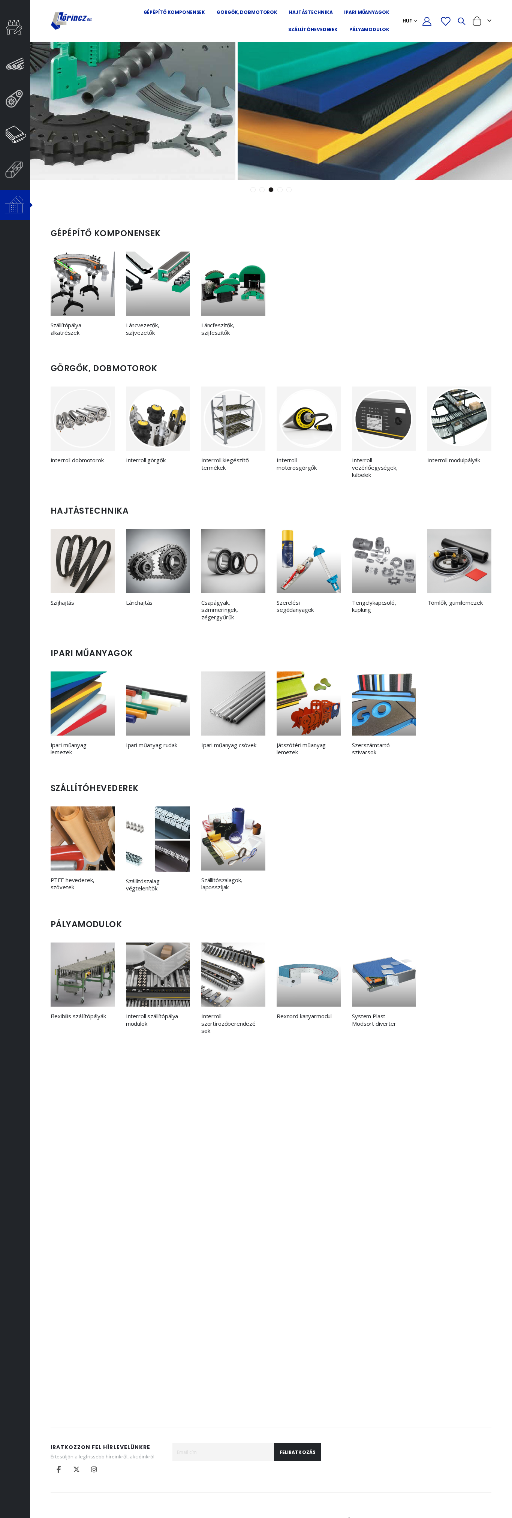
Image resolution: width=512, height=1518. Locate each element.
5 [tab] (289, 189)
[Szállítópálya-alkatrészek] (83, 284)
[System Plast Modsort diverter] (384, 975)
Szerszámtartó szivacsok (371, 749)
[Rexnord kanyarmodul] (309, 975)
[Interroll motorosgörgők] (309, 419)
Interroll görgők (146, 460)
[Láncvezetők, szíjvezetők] (158, 284)
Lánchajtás (139, 602)
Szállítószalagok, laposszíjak (221, 884)
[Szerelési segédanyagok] (309, 561)
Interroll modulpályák (453, 460)
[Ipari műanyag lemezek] (83, 703)
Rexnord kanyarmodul (304, 1016)
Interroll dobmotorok (77, 460)
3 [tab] (271, 189)
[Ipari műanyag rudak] (158, 703)
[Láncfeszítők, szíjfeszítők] (233, 284)
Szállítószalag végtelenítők (143, 885)
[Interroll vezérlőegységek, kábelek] (384, 419)
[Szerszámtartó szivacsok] (384, 703)
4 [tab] (280, 189)
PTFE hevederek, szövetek (72, 884)
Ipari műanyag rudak (151, 745)
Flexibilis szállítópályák (78, 1016)
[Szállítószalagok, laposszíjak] (233, 838)
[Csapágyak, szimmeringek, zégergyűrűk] (233, 561)
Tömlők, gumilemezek (454, 602)
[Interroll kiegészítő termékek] (233, 419)
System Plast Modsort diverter (374, 1020)
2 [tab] (262, 189)
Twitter (76, 1469)
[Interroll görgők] (158, 419)
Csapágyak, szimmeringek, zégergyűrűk (219, 610)
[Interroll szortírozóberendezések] (233, 975)
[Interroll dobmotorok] (83, 419)
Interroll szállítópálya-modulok (153, 1020)
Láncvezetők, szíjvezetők (142, 329)
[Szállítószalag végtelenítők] (158, 839)
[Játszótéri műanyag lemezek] (309, 703)
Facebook (58, 1469)
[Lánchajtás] (158, 561)
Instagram (94, 1469)
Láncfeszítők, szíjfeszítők (217, 329)
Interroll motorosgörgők (297, 464)
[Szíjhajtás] (83, 561)
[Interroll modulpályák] (459, 419)
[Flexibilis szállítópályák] (83, 975)
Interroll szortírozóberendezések (228, 1023)
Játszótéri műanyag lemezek (301, 749)
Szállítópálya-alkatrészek (67, 329)
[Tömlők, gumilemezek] (459, 561)
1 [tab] (253, 189)
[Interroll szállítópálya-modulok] (158, 975)
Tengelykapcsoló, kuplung (374, 606)
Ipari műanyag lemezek (69, 749)
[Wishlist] (445, 21)
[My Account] (427, 21)
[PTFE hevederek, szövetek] (83, 838)
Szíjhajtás (63, 602)
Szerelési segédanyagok (295, 606)
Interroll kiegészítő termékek (225, 464)
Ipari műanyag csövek (228, 745)
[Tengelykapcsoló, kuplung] (384, 561)
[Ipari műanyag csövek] (233, 703)
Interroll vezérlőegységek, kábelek (375, 467)
